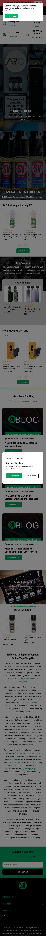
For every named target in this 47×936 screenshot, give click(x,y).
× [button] (41, 4)
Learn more (11, 16)
